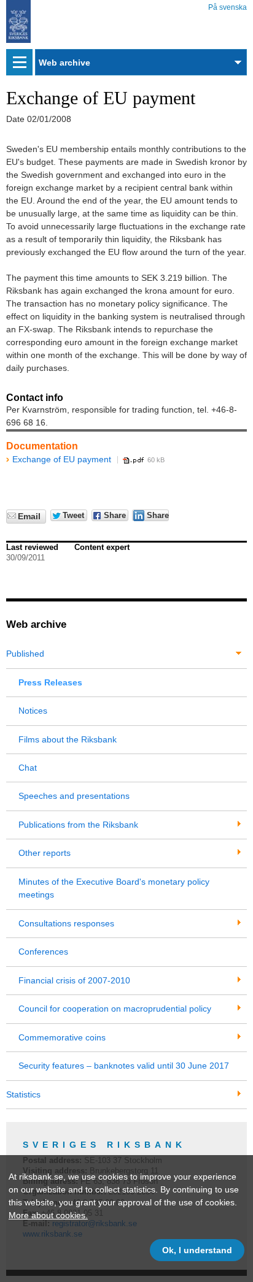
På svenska (227, 5)
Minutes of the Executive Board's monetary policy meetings (113, 888)
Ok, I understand (197, 1250)
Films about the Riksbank (67, 739)
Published (25, 653)
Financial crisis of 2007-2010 (74, 980)
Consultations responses (66, 923)
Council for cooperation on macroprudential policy (114, 1008)
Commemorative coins (62, 1037)
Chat (27, 768)
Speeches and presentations (74, 796)
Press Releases (50, 682)
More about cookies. (48, 1215)
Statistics (23, 1094)
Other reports (44, 853)
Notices (32, 710)
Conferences (43, 951)
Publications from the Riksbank (78, 825)
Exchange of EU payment (61, 459)
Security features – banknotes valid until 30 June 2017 (123, 1065)
